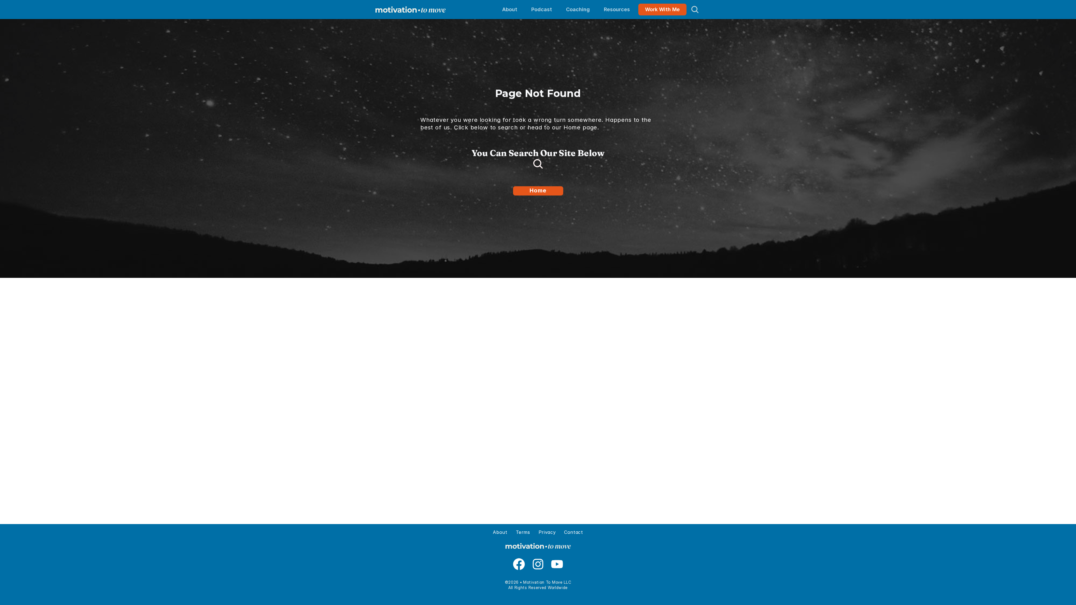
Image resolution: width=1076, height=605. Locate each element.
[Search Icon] (695, 9)
